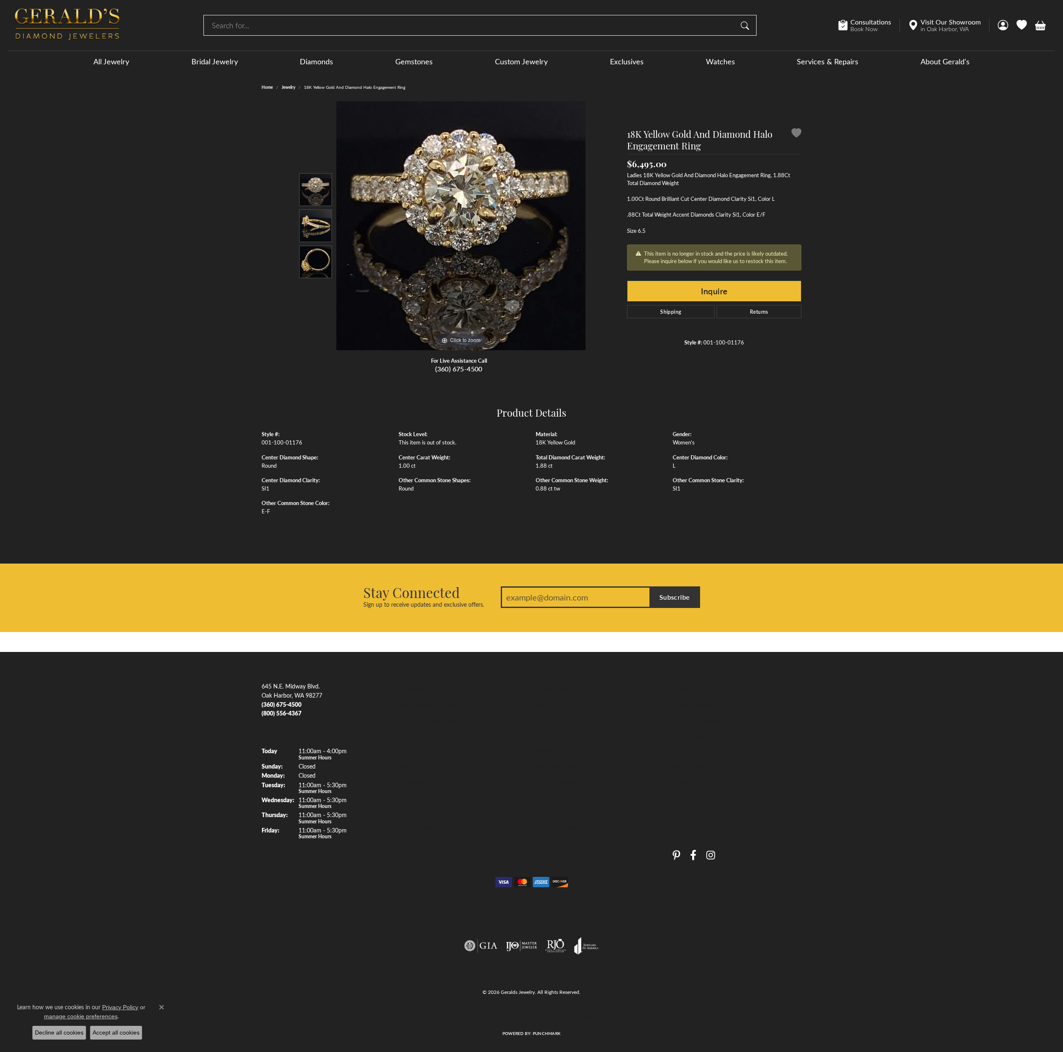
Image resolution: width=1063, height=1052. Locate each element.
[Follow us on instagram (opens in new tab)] (710, 855)
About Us (685, 689)
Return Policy (457, 1016)
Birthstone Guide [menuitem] (557, 750)
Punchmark (547, 1033)
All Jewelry (111, 61)
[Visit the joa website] (586, 945)
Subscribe (674, 597)
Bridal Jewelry (214, 61)
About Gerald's (945, 61)
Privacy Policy (495, 1016)
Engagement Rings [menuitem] (422, 689)
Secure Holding (692, 766)
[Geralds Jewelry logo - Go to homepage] (67, 25)
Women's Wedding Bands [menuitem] (432, 720)
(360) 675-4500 (459, 368)
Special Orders (691, 796)
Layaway (684, 781)
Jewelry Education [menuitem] (559, 689)
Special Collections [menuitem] (422, 827)
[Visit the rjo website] (555, 945)
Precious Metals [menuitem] (556, 781)
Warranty (685, 750)
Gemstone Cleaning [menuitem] (560, 827)
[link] (869, 25)
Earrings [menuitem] (409, 766)
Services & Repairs (827, 61)
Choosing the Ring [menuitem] (559, 735)
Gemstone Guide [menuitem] (557, 766)
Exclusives (627, 61)
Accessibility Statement (596, 1016)
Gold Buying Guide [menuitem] (559, 857)
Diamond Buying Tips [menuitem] (563, 720)
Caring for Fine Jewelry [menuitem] (565, 796)
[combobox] (470, 25)
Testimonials (688, 735)
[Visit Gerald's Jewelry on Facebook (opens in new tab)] (693, 855)
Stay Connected (411, 592)
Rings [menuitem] (405, 750)
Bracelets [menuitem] (410, 796)
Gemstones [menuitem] (413, 735)
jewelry (288, 87)
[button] (1003, 25)
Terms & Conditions (540, 1016)
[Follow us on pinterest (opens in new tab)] (676, 855)
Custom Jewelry (521, 61)
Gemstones (414, 61)
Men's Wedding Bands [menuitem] (427, 705)
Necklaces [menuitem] (411, 781)
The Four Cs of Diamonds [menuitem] (568, 705)
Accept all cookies (116, 1032)
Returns (759, 311)
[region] (460, 225)
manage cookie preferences (81, 1016)
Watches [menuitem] (410, 812)
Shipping (670, 311)
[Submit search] (746, 25)
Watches (720, 61)
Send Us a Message (697, 720)
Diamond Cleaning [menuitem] (559, 812)
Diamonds (316, 61)
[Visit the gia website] (480, 945)
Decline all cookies (59, 1032)
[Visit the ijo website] (521, 945)
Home (267, 87)
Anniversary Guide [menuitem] (559, 842)
